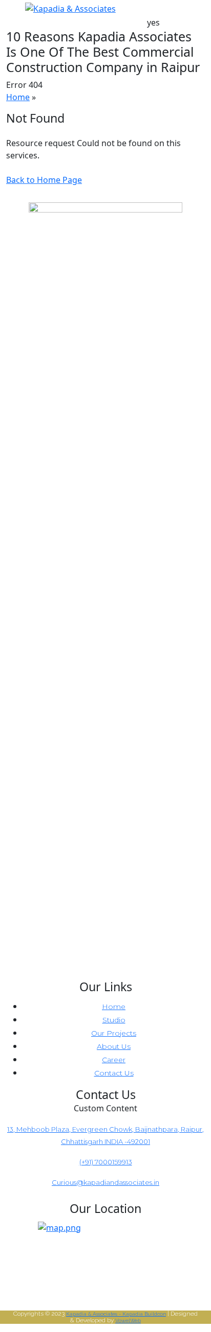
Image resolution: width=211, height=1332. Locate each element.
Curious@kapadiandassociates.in (105, 1182)
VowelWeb (128, 1320)
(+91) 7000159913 (105, 1162)
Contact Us (114, 1073)
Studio (113, 1019)
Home (18, 97)
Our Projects (113, 1033)
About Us (114, 1046)
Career (113, 1059)
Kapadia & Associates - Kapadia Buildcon (116, 1314)
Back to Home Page (44, 179)
